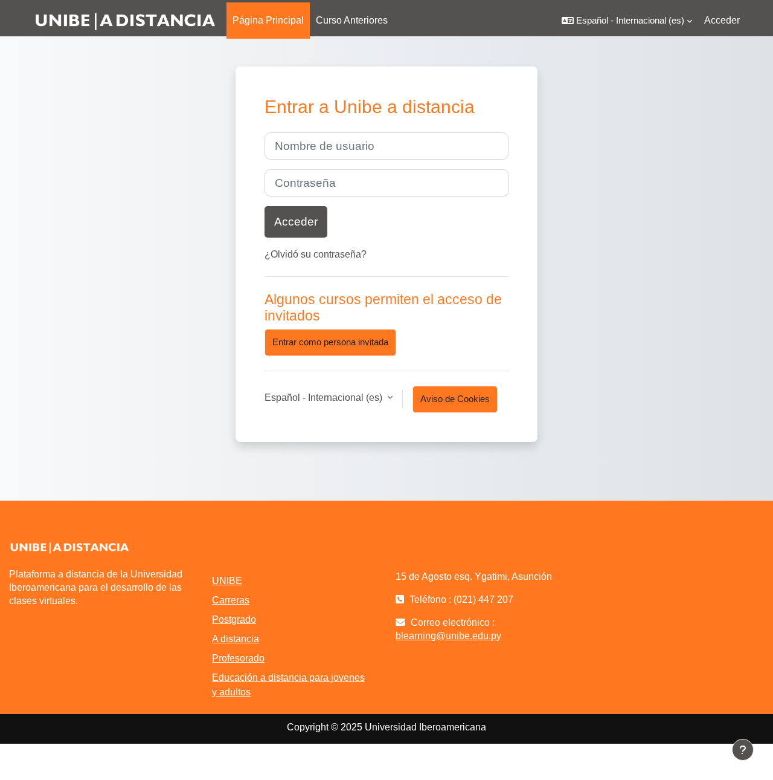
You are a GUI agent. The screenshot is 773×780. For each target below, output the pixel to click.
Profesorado (238, 658)
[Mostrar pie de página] (743, 750)
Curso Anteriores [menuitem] (352, 20)
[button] (626, 20)
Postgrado (234, 619)
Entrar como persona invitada (330, 342)
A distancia (235, 639)
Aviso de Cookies (455, 399)
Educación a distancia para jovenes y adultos (288, 684)
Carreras (230, 600)
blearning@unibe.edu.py (448, 636)
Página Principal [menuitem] (268, 20)
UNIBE (227, 581)
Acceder (722, 20)
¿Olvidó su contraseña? (316, 254)
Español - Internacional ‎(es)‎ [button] (325, 397)
